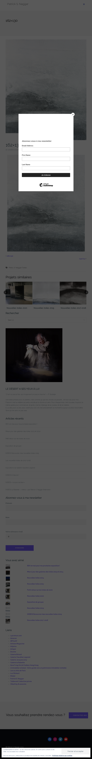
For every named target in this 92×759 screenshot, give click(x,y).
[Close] (73, 114)
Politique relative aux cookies (62, 755)
